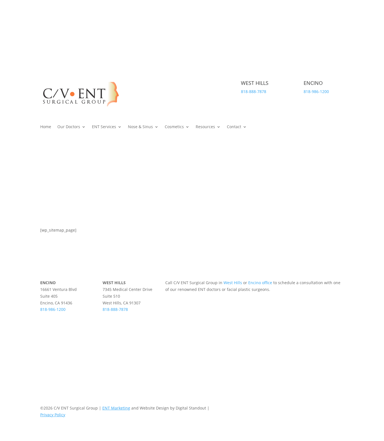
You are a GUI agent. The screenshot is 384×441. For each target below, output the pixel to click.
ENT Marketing (116, 408)
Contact (234, 127)
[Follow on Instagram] (339, 27)
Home (45, 127)
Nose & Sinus (140, 127)
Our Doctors (68, 127)
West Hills (232, 282)
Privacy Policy (52, 414)
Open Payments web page (176, 341)
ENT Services (104, 127)
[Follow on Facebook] (328, 27)
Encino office (260, 282)
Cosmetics (174, 127)
